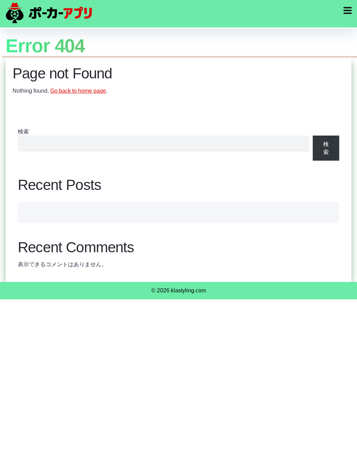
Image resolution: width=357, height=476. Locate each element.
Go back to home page (78, 91)
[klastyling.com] (48, 13)
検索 (23, 132)
